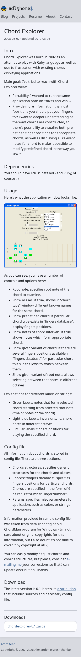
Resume (35, 16)
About (50, 16)
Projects (18, 16)
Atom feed (8, 644)
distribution (66, 588)
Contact (66, 16)
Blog (4, 16)
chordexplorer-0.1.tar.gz (26, 626)
